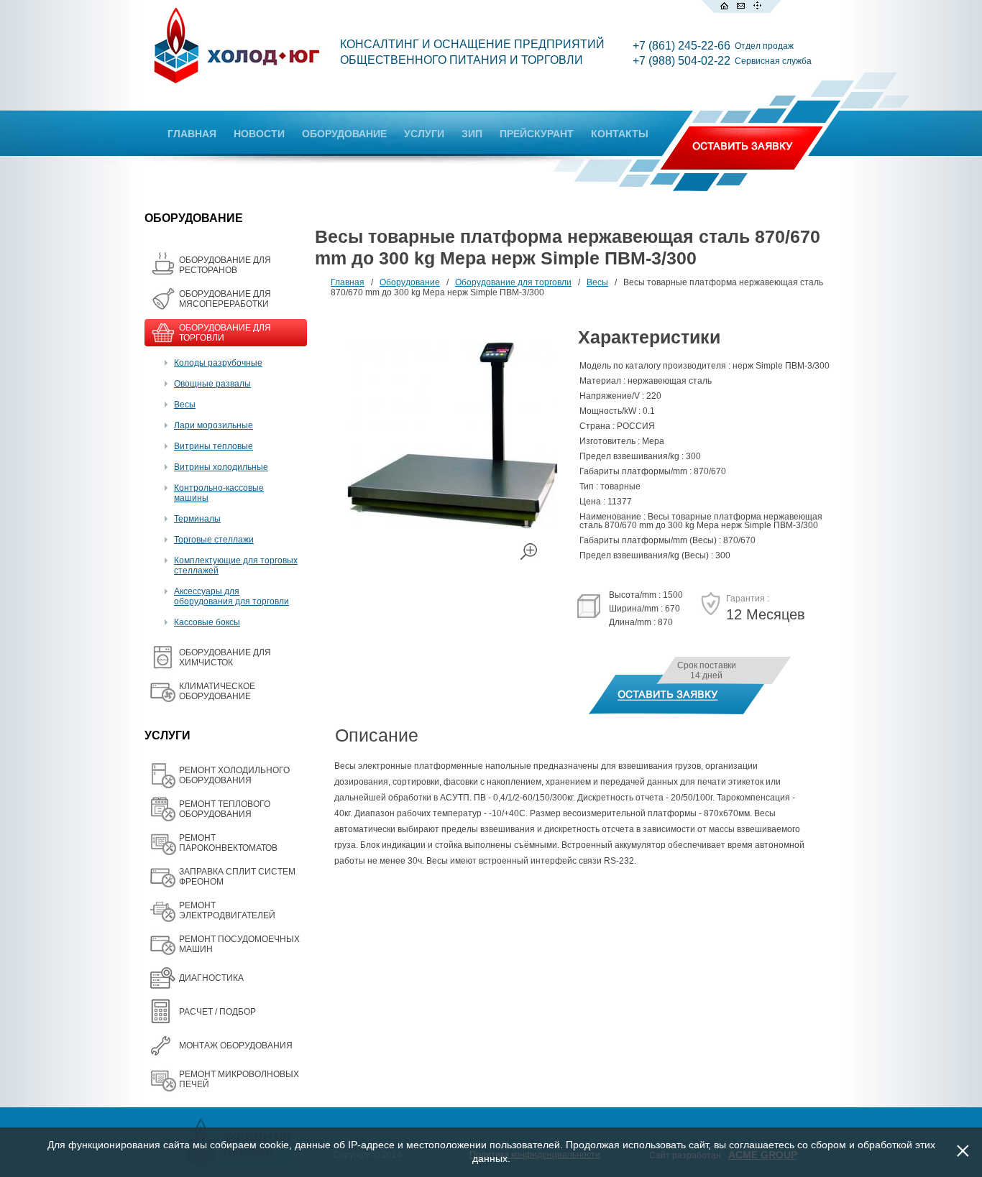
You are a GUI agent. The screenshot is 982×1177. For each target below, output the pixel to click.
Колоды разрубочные (218, 363)
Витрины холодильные (221, 467)
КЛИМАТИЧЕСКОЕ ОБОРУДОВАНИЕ (217, 691)
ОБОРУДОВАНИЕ (344, 133)
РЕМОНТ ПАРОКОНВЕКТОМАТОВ (228, 843)
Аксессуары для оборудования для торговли (231, 596)
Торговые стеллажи (214, 540)
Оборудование (410, 282)
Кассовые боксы (207, 622)
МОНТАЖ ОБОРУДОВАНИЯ (236, 1045)
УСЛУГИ (424, 133)
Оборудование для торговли (513, 282)
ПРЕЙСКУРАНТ (537, 133)
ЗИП (472, 133)
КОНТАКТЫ (619, 133)
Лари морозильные (213, 425)
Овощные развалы (212, 384)
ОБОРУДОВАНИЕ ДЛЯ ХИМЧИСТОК (225, 657)
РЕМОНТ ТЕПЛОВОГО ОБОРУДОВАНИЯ (224, 809)
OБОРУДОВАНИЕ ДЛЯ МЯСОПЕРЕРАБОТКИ (225, 299)
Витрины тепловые (213, 446)
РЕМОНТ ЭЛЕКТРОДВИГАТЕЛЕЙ (227, 910)
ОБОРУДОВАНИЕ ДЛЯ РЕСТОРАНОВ (225, 265)
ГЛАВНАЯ (192, 133)
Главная (347, 282)
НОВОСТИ (259, 133)
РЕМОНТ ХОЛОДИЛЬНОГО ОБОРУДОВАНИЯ (234, 775)
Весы (185, 405)
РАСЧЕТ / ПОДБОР (217, 1012)
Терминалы (197, 519)
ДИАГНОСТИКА (211, 978)
